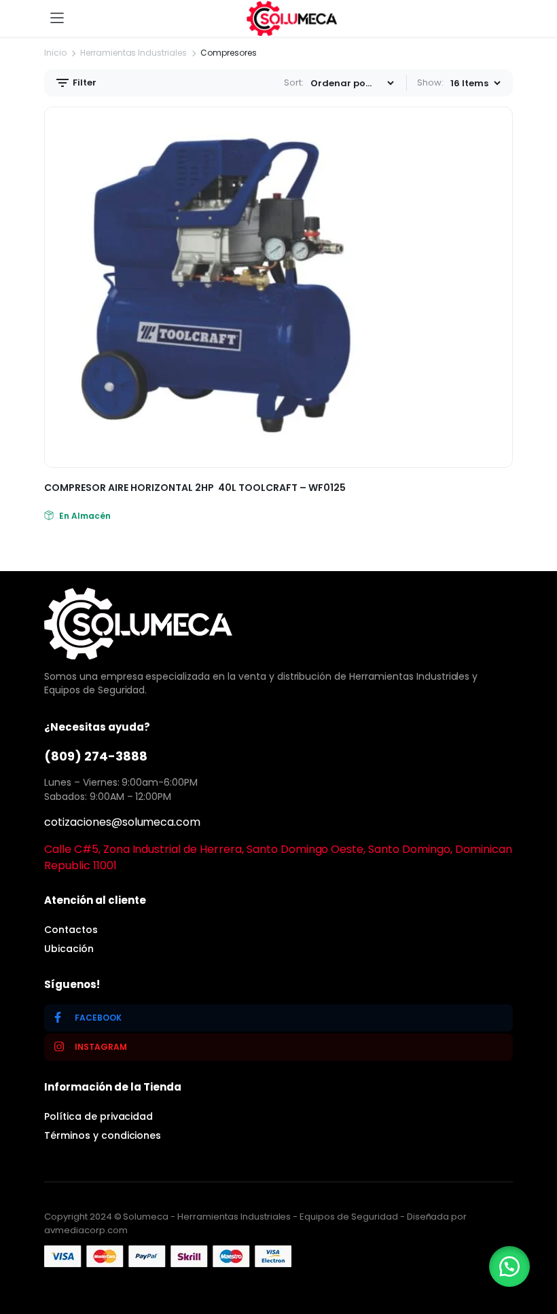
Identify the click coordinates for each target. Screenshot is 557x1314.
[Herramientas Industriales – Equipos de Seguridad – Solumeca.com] (292, 18)
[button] (509, 1266)
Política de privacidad (98, 1116)
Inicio (55, 52)
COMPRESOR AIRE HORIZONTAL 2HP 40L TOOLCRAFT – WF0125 (195, 487)
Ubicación (69, 948)
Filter (83, 82)
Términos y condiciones (102, 1135)
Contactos (71, 929)
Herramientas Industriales (133, 52)
